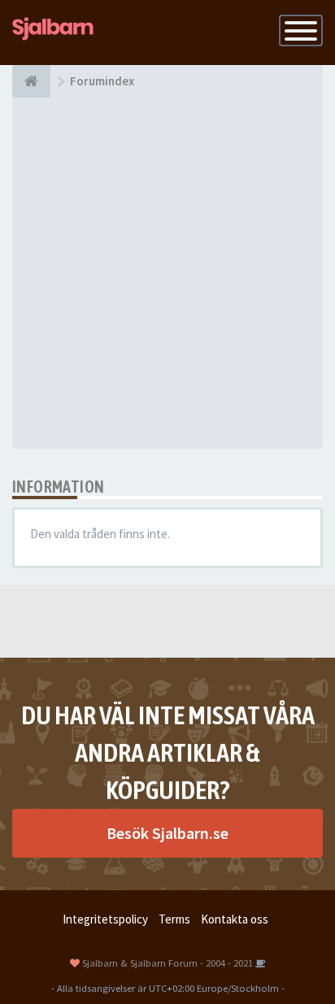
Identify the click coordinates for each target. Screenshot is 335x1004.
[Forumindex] (31, 81)
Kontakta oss (234, 919)
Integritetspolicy (105, 919)
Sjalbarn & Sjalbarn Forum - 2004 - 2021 (167, 962)
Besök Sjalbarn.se (167, 833)
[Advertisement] (167, 273)
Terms (174, 919)
